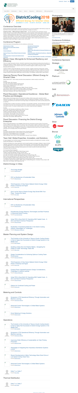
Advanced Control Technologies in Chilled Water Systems (28, 305)
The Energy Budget (16, 169)
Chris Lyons (17, 287)
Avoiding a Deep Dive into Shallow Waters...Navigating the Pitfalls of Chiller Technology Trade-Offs (28, 247)
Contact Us (61, 1)
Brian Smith (17, 250)
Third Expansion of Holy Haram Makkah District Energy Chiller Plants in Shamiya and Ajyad (29, 184)
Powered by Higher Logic (39, 392)
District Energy (17, 171)
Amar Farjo (17, 187)
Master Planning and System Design (11, 47)
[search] (73, 9)
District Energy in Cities (8, 46)
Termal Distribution (7, 51)
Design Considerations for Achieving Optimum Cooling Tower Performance (29, 255)
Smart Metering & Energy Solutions (21, 313)
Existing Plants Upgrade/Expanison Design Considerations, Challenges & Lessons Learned (28, 270)
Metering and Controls (32, 47)
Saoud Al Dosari (18, 222)
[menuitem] (61, 1)
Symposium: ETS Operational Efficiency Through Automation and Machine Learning (30, 298)
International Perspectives (33, 46)
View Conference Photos (56, 37)
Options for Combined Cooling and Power (23, 285)
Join (68, 1)
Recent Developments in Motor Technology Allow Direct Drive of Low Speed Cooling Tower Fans (29, 356)
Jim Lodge (17, 194)
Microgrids (5, 48)
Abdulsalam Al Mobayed (19, 230)
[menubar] (64, 1)
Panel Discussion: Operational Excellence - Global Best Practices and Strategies (40, 53)
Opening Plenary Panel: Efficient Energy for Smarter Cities (14, 53)
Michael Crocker (18, 343)
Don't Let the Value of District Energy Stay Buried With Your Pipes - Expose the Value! (28, 192)
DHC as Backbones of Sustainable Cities (23, 177)
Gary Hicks (17, 372)
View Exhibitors (54, 57)
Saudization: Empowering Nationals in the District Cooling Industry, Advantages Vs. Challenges (28, 227)
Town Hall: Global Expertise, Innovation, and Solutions (39, 56)
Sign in (72, 1)
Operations (30, 48)
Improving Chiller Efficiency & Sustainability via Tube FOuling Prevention (29, 341)
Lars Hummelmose (18, 214)
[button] (7, 11)
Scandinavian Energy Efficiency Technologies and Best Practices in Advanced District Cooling (30, 212)
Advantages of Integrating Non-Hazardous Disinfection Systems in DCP (29, 348)
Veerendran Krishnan (19, 300)
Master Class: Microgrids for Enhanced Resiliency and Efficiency (39, 50)
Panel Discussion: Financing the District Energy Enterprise (13, 56)
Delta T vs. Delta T (16, 371)
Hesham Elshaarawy (19, 272)
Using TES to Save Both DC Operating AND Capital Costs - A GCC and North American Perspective (29, 220)
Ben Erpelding (17, 243)
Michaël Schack (18, 178)
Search (65, 1)
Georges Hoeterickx (18, 257)
